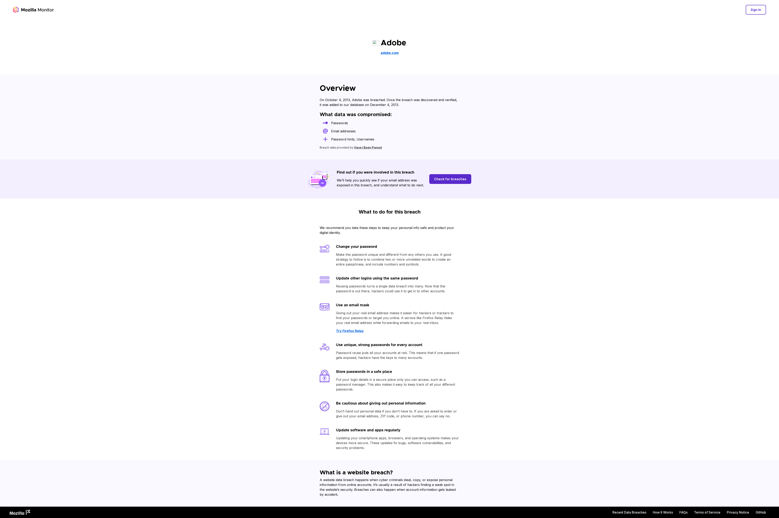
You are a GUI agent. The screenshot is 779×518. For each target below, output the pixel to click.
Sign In (756, 10)
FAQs (683, 512)
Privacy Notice (738, 512)
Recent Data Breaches (629, 512)
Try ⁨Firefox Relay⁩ (350, 331)
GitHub (761, 512)
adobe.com (390, 53)
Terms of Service (707, 512)
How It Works (663, 512)
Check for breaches (450, 179)
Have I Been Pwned (368, 147)
